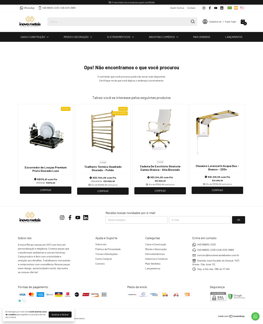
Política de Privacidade (108, 249)
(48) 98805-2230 (206, 244)
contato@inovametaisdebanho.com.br (218, 255)
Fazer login (230, 21)
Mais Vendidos (201, 36)
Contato (191, 7)
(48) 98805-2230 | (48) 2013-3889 (59, 7)
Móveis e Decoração (76, 36)
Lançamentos (233, 36)
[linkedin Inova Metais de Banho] (222, 8)
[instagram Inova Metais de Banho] (204, 8)
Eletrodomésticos (118, 36)
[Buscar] (192, 21)
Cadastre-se (215, 21)
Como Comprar (103, 258)
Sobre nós (100, 244)
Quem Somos (177, 7)
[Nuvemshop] (231, 316)
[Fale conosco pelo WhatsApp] (255, 316)
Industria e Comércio (162, 36)
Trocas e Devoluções (106, 253)
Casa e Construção (33, 36)
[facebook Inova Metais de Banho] (210, 8)
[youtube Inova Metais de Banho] (216, 8)
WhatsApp (29, 7)
